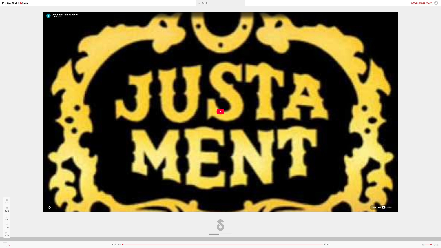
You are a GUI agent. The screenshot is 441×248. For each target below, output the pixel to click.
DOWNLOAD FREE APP (421, 3)
